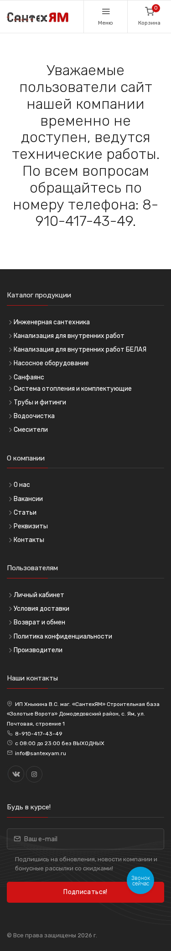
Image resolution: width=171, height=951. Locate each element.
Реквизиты (31, 526)
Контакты (29, 540)
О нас (22, 485)
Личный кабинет (39, 595)
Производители (38, 650)
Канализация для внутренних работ (69, 336)
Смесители (31, 430)
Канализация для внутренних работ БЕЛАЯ (80, 349)
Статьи (25, 512)
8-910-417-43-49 (38, 734)
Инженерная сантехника (52, 322)
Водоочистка (34, 416)
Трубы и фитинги (40, 402)
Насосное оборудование (51, 363)
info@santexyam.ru (40, 753)
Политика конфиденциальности (63, 636)
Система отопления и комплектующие (73, 389)
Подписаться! (85, 892)
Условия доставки (41, 609)
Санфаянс (29, 377)
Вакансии (28, 499)
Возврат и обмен (39, 622)
